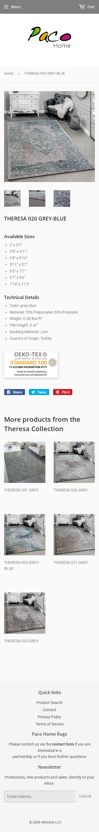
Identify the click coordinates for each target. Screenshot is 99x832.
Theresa (17, 428)
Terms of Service (50, 724)
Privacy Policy (49, 717)
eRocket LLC (51, 822)
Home (8, 73)
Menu (16, 7)
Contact (49, 710)
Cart (91, 7)
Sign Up (85, 796)
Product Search (49, 702)
